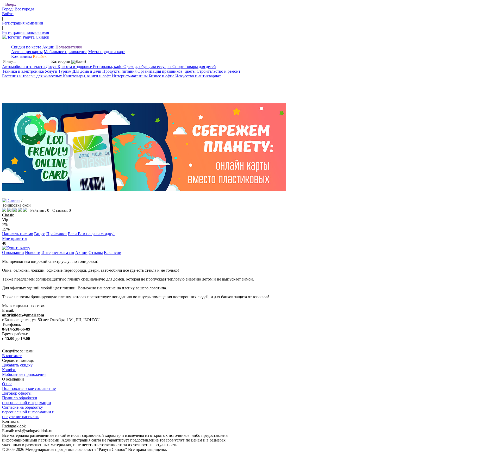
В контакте (12, 355)
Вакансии (112, 252)
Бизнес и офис (162, 76)
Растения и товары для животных (32, 76)
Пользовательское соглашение (29, 388)
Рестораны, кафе (108, 66)
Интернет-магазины (130, 76)
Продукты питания (120, 71)
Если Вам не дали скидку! (91, 234)
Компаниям (21, 56)
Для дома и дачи (87, 71)
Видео (39, 234)
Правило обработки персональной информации (26, 400)
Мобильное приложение (65, 51)
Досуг (52, 66)
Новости (32, 252)
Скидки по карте (26, 47)
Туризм (65, 71)
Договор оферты (17, 393)
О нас (7, 384)
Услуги (51, 71)
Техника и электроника (23, 71)
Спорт (178, 66)
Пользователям (68, 47)
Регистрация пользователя (25, 32)
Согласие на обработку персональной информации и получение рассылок (28, 412)
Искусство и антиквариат (198, 76)
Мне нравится (14, 238)
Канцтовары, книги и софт (87, 76)
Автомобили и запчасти (24, 66)
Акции (48, 47)
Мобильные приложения (24, 374)
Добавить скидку (17, 365)
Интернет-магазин (57, 252)
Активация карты (27, 51)
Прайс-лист (56, 234)
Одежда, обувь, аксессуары (147, 66)
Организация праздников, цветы (167, 71)
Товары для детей (200, 66)
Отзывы (96, 252)
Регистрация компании (22, 23)
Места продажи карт (106, 51)
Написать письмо (17, 234)
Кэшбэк (40, 56)
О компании (13, 252)
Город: (18, 9)
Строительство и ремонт (218, 71)
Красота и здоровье (75, 66)
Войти (8, 13)
